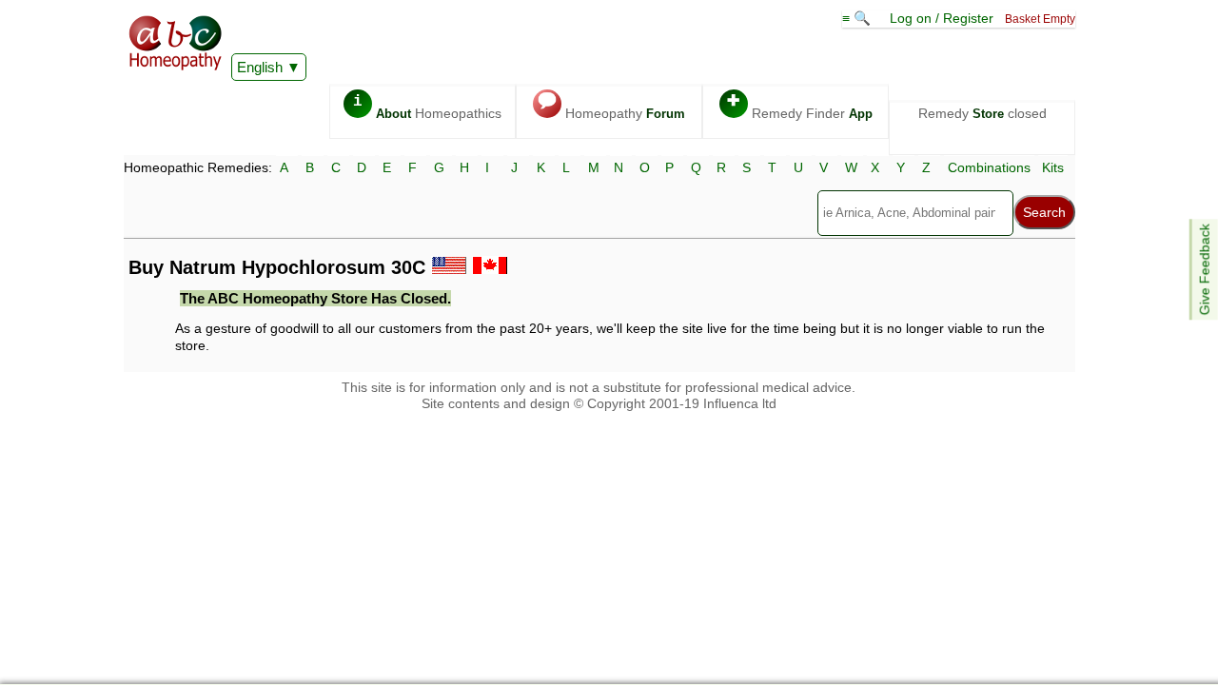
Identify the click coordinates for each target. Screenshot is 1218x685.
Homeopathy (611, 107)
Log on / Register (941, 18)
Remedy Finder (800, 107)
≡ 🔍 (858, 18)
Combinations (989, 167)
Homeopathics (427, 107)
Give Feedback (1204, 269)
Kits (1053, 167)
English (260, 67)
